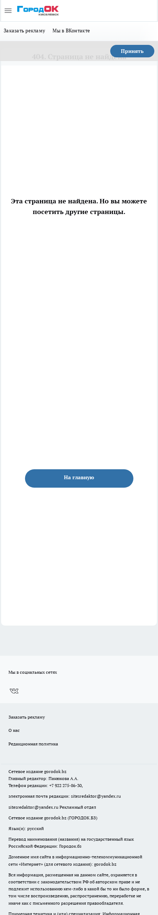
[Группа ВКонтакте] (13, 691)
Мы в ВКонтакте (71, 30)
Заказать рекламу (24, 30)
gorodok (52, 771)
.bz (64, 771)
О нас (14, 730)
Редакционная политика (33, 744)
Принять (132, 51)
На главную (79, 477)
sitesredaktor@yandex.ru (96, 796)
